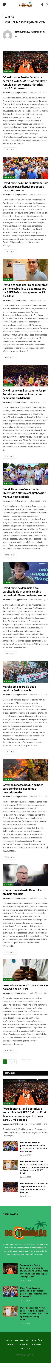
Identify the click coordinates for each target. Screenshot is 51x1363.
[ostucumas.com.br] (25, 4)
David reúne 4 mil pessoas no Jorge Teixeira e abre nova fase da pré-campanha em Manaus (24, 394)
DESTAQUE (8, 72)
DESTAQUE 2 (9, 177)
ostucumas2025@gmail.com (30, 31)
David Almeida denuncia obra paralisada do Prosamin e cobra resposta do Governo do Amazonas (24, 591)
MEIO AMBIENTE (22, 1340)
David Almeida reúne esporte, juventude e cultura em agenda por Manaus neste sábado (24, 493)
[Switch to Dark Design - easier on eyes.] (42, 4)
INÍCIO (9, 1340)
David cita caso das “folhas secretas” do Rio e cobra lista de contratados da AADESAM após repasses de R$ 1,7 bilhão (34, 1167)
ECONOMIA (36, 1344)
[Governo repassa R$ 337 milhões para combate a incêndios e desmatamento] (25, 770)
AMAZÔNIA (37, 1340)
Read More (10, 150)
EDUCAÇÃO (23, 1344)
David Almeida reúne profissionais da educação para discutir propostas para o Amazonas (25, 186)
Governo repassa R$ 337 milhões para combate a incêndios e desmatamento (23, 788)
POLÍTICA (25, 1348)
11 (24, 1062)
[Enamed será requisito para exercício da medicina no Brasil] (25, 970)
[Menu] (4, 4)
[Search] (46, 4)
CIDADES (7, 582)
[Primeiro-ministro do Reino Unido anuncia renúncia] (25, 875)
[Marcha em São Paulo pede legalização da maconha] (25, 672)
